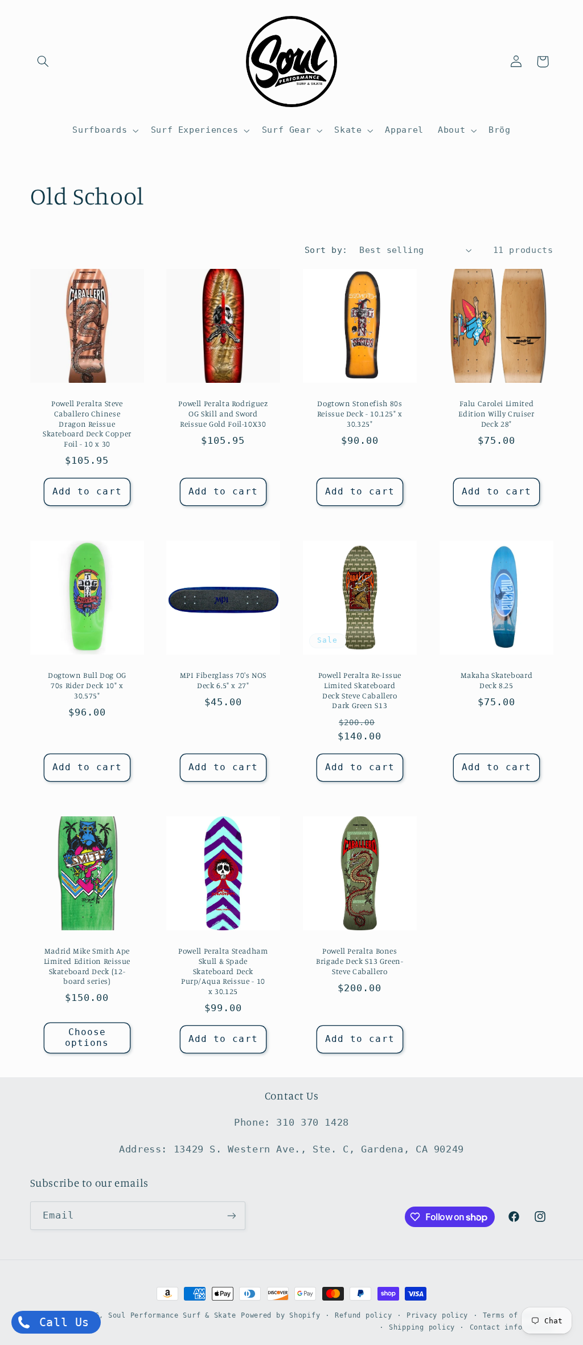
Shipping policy (422, 1327)
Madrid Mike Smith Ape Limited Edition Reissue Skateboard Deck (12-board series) (86, 966)
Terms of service (518, 1315)
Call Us (60, 1322)
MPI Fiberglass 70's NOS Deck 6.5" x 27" (223, 680)
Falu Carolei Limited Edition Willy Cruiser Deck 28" (496, 413)
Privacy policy (437, 1315)
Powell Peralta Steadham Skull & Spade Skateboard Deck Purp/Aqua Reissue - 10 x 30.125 (223, 971)
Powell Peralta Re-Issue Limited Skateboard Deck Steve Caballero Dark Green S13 (360, 690)
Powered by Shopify (280, 1315)
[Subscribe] (231, 1215)
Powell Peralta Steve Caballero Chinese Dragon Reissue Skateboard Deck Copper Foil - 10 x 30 (86, 423)
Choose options (87, 1038)
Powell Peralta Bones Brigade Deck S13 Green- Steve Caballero (360, 961)
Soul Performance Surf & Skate (172, 1315)
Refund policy (363, 1315)
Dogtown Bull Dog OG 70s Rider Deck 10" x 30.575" (86, 685)
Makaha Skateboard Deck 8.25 (496, 680)
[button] (43, 61)
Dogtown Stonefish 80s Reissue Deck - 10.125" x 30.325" (360, 413)
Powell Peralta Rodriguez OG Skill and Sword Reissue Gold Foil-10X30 (223, 413)
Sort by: (326, 250)
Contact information (511, 1327)
